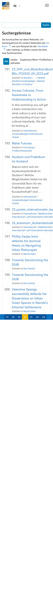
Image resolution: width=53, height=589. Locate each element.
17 (7, 317)
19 (19, 317)
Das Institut (29, 268)
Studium (27, 77)
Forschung (28, 147)
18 (13, 317)
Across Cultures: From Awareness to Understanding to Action (29, 95)
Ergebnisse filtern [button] (29, 59)
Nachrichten (29, 254)
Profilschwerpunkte (22, 150)
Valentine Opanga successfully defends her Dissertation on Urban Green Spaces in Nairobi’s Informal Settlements (30, 298)
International (29, 130)
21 (31, 317)
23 (43, 317)
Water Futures (22, 143)
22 (37, 317)
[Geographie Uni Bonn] (5, 5)
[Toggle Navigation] (47, 5)
